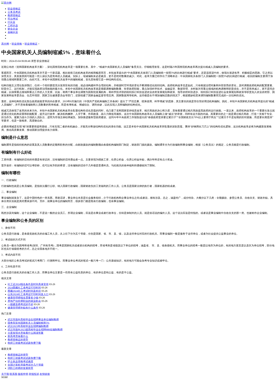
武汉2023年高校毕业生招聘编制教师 (28, 326)
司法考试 (13, 18)
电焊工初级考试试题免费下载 (24, 343)
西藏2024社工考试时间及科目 (24, 291)
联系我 (13, 374)
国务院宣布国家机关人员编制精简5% (28, 322)
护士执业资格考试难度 (20, 361)
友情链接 (45, 374)
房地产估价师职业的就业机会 (24, 301)
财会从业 (13, 28)
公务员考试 (14, 12)
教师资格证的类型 (18, 339)
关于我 (5, 374)
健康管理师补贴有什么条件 (23, 307)
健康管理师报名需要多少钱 (23, 297)
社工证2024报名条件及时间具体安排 (28, 284)
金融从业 (13, 32)
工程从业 (13, 25)
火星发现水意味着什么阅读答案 (25, 333)
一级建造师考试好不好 (20, 304)
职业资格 (17, 43)
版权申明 (23, 374)
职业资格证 (14, 8)
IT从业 (11, 22)
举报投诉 (34, 374)
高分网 (5, 43)
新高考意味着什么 (18, 336)
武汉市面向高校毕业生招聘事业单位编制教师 (33, 319)
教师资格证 (14, 15)
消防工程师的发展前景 (20, 368)
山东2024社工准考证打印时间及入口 (28, 294)
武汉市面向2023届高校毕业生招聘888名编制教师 (35, 329)
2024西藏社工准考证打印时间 (24, 287)
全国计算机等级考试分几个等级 (25, 364)
